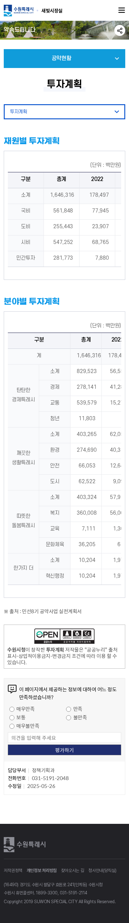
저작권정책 (13, 870)
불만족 (80, 717)
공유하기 (119, 30)
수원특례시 (26, 844)
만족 (77, 708)
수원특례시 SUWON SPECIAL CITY (52, 10)
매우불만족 (27, 725)
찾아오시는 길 (72, 870)
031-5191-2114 (73, 892)
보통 (20, 717)
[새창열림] (64, 637)
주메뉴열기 (121, 10)
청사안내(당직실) (102, 870)
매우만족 (25, 708)
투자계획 (18, 112)
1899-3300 (47, 892)
